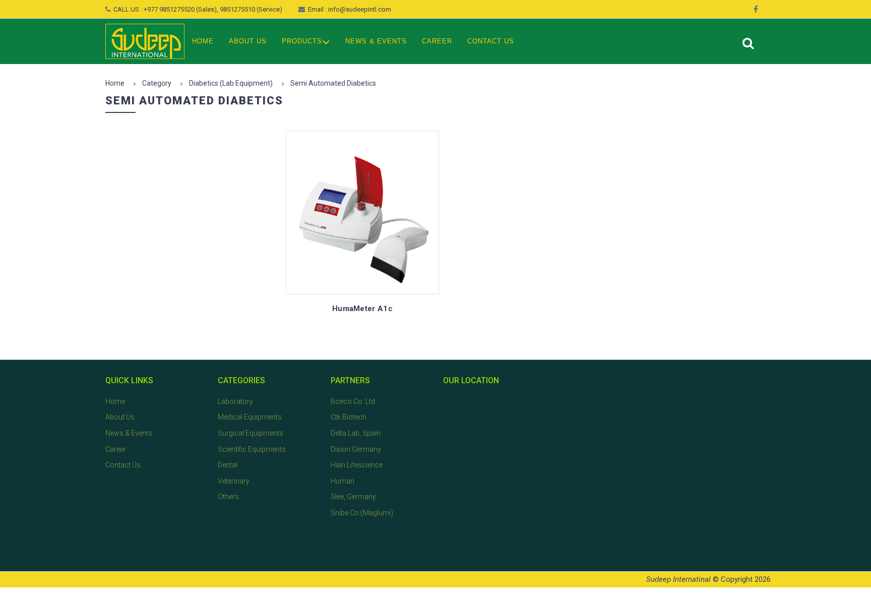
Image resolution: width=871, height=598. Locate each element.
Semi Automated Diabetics (333, 83)
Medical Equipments (250, 417)
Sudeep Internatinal (678, 579)
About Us (248, 41)
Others (228, 497)
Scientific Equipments (252, 449)
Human (342, 481)
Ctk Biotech (348, 417)
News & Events (376, 41)
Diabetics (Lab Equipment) (231, 83)
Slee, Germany (353, 497)
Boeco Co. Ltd (353, 401)
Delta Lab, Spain (356, 433)
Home (203, 41)
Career (437, 41)
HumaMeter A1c (362, 308)
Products (302, 41)
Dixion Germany (356, 449)
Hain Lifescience (357, 465)
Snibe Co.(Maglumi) (362, 513)
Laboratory (235, 401)
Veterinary (234, 481)
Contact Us (490, 41)
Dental (227, 465)
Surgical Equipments (250, 433)
